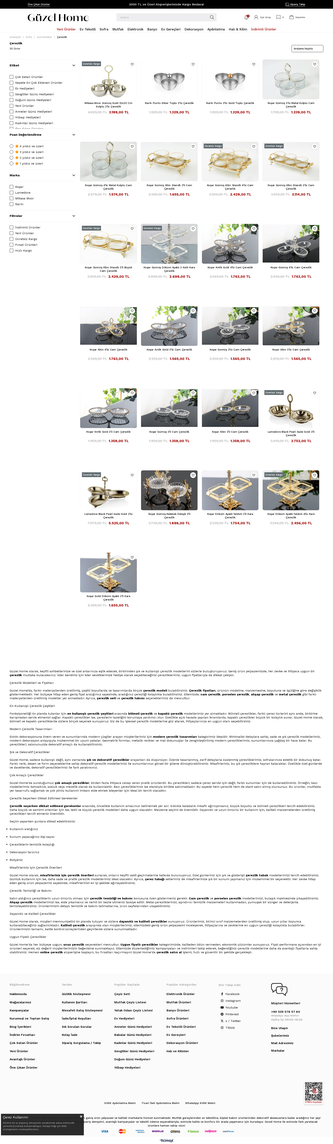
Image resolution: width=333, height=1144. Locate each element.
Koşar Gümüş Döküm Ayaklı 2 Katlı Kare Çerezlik (169, 269)
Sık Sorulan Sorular (77, 1027)
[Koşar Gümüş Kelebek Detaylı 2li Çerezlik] (169, 490)
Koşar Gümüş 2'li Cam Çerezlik (169, 431)
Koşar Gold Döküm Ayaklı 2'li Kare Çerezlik (108, 598)
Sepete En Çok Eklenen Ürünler (38, 82)
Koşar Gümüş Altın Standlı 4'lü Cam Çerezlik (230, 187)
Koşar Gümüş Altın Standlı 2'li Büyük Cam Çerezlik (108, 269)
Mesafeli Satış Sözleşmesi (82, 1010)
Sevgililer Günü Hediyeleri (34, 94)
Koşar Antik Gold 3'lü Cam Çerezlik (169, 349)
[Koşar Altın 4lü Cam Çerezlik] (108, 326)
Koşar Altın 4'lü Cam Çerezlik (108, 349)
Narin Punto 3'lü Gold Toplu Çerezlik (230, 103)
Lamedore (22, 192)
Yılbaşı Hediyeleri (28, 117)
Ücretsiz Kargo (26, 239)
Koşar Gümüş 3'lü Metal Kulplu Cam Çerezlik (291, 104)
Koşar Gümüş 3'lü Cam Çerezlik (230, 349)
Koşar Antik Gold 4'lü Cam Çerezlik (230, 267)
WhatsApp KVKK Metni (200, 1103)
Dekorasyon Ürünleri (182, 1043)
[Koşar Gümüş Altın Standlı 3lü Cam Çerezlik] (291, 161)
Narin (19, 204)
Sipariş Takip (297, 4)
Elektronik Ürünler (180, 994)
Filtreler (16, 216)
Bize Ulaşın (279, 1028)
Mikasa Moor (24, 198)
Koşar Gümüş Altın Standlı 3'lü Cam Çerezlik (291, 187)
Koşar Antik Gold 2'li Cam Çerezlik (108, 431)
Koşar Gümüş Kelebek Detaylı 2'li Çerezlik (169, 515)
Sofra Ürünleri (177, 1018)
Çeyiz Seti (122, 994)
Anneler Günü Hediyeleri (33, 111)
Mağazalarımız (20, 1002)
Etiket (14, 65)
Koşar (19, 187)
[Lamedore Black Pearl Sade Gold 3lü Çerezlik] (108, 490)
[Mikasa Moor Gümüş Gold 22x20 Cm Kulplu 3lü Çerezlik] (108, 79)
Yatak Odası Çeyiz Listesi (133, 1010)
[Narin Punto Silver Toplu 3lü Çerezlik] (169, 79)
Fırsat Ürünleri (26, 245)
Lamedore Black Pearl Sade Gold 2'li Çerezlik (291, 433)
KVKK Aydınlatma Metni (120, 1103)
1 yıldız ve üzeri (31, 163)
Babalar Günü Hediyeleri (132, 1035)
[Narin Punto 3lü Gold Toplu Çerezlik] (230, 79)
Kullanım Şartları (74, 1002)
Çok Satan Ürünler (29, 77)
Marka (15, 175)
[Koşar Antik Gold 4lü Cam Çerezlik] (230, 244)
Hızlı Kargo (23, 250)
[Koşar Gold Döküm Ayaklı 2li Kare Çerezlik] (108, 572)
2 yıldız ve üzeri (31, 158)
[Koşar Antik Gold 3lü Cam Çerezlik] (169, 326)
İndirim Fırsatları (22, 1035)
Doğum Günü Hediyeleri (33, 100)
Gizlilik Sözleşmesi (76, 994)
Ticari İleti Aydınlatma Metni (160, 1103)
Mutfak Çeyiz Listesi (130, 1002)
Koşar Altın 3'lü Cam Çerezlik (291, 349)
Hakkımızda (18, 994)
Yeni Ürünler (24, 106)
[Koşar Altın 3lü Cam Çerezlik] (291, 326)
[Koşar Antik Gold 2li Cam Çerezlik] (108, 408)
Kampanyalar (19, 1010)
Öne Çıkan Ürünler (39, 4)
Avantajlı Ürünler (22, 1059)
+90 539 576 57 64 (285, 1012)
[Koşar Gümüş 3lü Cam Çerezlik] (230, 326)
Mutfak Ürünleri (178, 1002)
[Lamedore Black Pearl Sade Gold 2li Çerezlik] (291, 408)
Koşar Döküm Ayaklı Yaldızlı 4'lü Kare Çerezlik (291, 515)
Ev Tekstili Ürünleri (181, 1027)
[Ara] (211, 17)
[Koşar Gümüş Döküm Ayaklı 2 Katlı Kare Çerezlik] (169, 244)
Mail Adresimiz (282, 1043)
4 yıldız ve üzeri (31, 146)
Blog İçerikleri (20, 1027)
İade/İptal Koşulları (76, 1018)
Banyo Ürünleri (177, 1010)
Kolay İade (69, 1035)
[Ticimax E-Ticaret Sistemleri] (166, 1141)
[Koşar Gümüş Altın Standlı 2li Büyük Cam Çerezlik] (108, 244)
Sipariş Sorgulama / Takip (81, 1043)
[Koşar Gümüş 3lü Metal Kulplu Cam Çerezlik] (291, 79)
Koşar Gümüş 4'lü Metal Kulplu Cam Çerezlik (108, 187)
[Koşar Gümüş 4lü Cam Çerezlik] (291, 244)
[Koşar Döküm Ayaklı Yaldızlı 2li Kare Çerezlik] (230, 490)
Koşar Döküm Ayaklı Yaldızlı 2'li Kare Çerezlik (230, 515)
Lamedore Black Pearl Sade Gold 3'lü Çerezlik (108, 515)
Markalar (278, 1050)
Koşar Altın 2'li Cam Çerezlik (230, 431)
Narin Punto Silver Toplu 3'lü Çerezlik (169, 103)
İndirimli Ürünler (27, 227)
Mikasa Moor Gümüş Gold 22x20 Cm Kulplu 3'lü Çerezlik (108, 104)
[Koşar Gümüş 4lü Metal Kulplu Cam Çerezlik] (108, 161)
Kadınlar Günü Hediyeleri (34, 123)
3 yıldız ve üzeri (31, 152)
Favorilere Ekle (132, 64)
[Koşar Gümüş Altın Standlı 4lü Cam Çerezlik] (230, 161)
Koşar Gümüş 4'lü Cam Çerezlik (291, 267)
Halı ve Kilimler (177, 1051)
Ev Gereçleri (175, 1035)
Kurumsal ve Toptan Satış (29, 1018)
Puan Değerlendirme (25, 134)
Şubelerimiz (280, 1035)
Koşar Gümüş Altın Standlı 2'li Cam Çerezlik (169, 187)
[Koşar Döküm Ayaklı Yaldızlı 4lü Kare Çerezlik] (291, 490)
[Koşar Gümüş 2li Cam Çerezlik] (169, 408)
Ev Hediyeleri (24, 88)
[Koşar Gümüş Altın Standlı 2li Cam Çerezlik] (169, 161)
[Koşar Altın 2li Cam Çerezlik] (230, 408)
